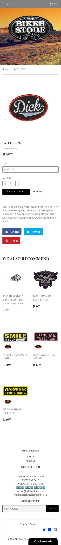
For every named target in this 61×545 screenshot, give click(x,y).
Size (4, 163)
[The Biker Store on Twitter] (44, 530)
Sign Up (52, 509)
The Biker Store (22, 539)
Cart (56, 4)
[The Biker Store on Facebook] (49, 530)
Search (30, 456)
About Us (30, 461)
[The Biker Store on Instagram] (55, 530)
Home (5, 69)
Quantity (6, 177)
